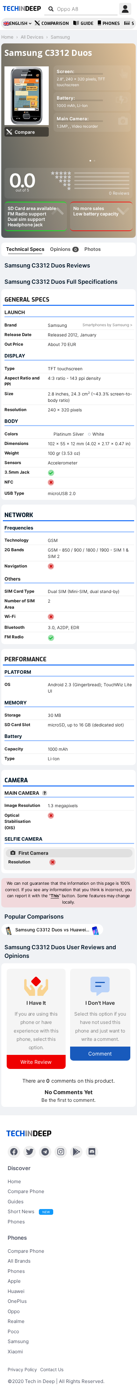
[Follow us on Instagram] (60, 1152)
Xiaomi (15, 1352)
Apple (14, 1281)
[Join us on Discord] (92, 1152)
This (55, 895)
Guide (87, 23)
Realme (16, 1321)
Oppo (14, 1311)
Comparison (55, 23)
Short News (29, 1211)
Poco (13, 1331)
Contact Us (51, 1369)
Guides (16, 1202)
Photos (92, 249)
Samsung (18, 1341)
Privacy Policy (22, 1369)
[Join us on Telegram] (45, 1152)
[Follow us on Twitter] (29, 1152)
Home (14, 1181)
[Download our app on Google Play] (76, 1152)
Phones (111, 23)
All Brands (19, 1261)
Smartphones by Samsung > (108, 324)
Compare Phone (26, 1191)
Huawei (16, 1291)
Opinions (63, 249)
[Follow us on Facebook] (14, 1152)
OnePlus (17, 1301)
